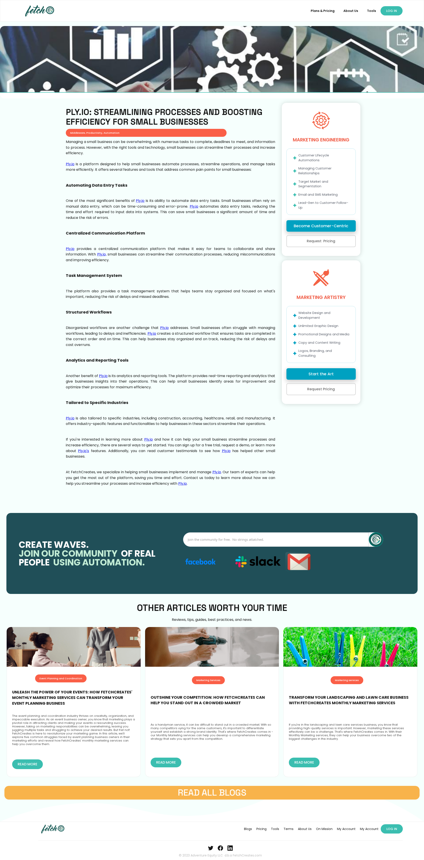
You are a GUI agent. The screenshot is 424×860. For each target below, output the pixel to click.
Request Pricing (321, 241)
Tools (371, 11)
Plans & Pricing (323, 11)
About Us (350, 11)
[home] (40, 11)
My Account (346, 829)
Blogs (248, 829)
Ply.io (70, 164)
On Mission (324, 829)
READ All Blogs (212, 792)
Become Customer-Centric (321, 226)
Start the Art (321, 374)
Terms (288, 829)
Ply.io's (83, 450)
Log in (391, 11)
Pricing (261, 829)
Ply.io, (101, 254)
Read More (27, 764)
